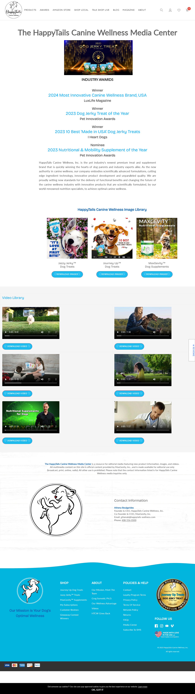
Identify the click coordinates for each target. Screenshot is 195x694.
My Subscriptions (69, 604)
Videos (95, 608)
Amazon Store (62, 10)
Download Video (17, 346)
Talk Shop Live (100, 10)
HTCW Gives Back (101, 613)
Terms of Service (131, 604)
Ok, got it (97, 690)
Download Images (67, 274)
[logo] (13, 10)
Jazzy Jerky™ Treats (70, 594)
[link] (161, 10)
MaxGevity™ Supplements (73, 599)
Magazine (129, 10)
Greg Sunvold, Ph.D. (102, 598)
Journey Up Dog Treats (71, 589)
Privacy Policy (130, 599)
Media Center (130, 624)
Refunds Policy (130, 609)
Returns (127, 614)
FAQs (126, 619)
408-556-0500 (129, 520)
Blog (116, 10)
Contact (127, 589)
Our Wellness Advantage (104, 603)
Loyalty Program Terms (134, 594)
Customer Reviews (69, 609)
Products (30, 10)
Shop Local (81, 10)
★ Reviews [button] (193, 350)
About (142, 10)
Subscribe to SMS (132, 629)
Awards (44, 10)
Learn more (142, 686)
